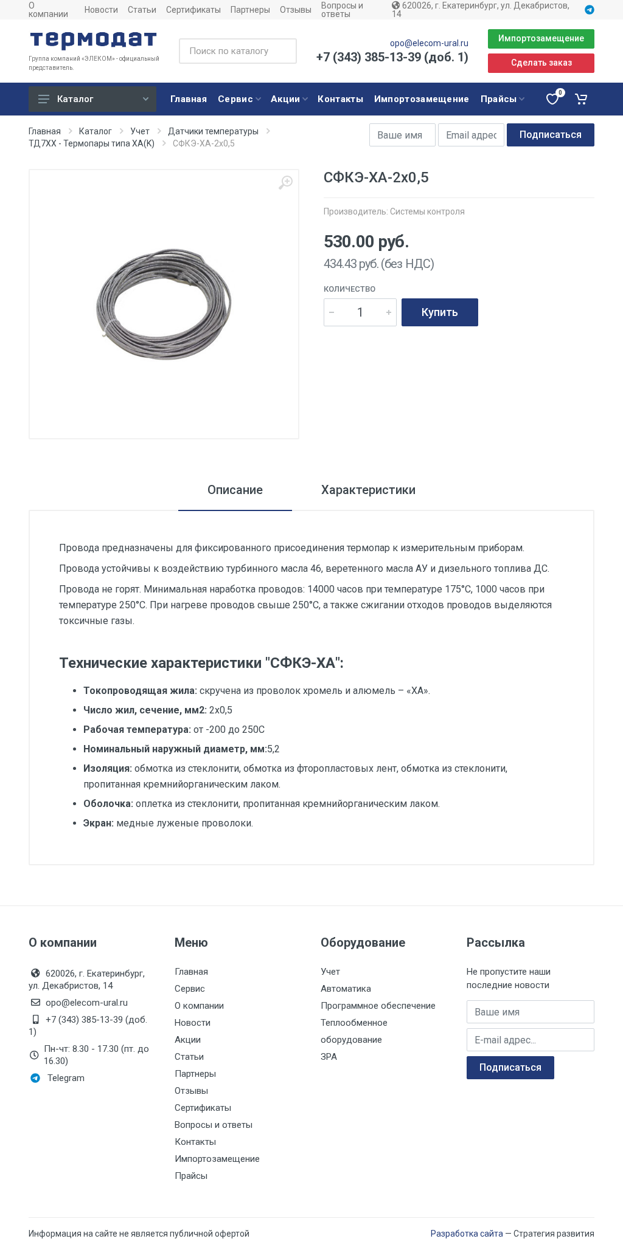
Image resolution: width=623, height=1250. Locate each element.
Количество (349, 289)
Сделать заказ (541, 62)
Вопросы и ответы (342, 9)
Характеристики (368, 489)
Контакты (195, 1141)
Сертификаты (193, 9)
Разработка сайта (467, 1233)
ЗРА (329, 1056)
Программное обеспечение (378, 1005)
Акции (188, 1039)
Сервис (190, 988)
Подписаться (551, 134)
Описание (235, 489)
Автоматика (346, 988)
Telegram (66, 1078)
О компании (48, 9)
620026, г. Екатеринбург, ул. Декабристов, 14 (480, 9)
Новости (101, 9)
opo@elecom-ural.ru (429, 43)
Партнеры (250, 9)
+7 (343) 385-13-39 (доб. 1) (392, 57)
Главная (45, 131)
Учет (140, 131)
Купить (440, 312)
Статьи (142, 9)
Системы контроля (427, 211)
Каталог (75, 99)
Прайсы (191, 1175)
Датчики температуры (213, 131)
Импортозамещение (541, 38)
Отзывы (296, 9)
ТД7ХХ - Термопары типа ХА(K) (92, 143)
